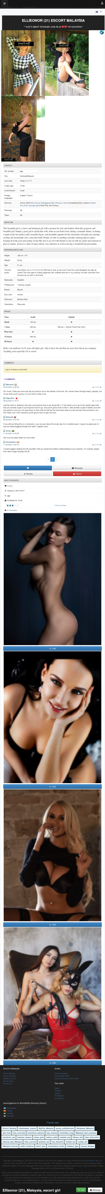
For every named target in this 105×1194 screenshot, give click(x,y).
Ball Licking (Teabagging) (40, 202)
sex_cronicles (19, 1133)
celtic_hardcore (27, 1146)
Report (78, 473)
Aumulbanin (59, 1098)
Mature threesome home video (67, 1078)
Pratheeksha (60, 1095)
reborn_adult (52, 1137)
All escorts (7, 1083)
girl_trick (7, 1133)
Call (82, 1190)
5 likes (9, 486)
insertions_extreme (36, 1133)
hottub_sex (70, 1141)
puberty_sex (44, 1141)
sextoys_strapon (25, 1137)
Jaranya (58, 1093)
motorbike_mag (66, 1133)
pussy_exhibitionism (65, 1128)
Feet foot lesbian (61, 1073)
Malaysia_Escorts (10, 1146)
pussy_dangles (87, 1146)
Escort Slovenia (9, 1076)
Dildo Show (55, 202)
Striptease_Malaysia (85, 1128)
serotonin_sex (9, 1137)
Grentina (58, 1090)
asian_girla (39, 1137)
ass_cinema (52, 1133)
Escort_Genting (9, 1128)
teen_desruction (92, 1137)
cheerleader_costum (27, 1128)
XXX (54, 648)
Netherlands (11, 1108)
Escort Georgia (9, 1073)
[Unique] (52, 96)
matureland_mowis (56, 1146)
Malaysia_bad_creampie (86, 1133)
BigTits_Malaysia (46, 1128)
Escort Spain (8, 1081)
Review (29, 473)
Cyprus (9, 1110)
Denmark (10, 1115)
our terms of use (92, 1160)
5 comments (12, 510)
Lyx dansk (64, 202)
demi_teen (41, 1146)
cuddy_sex (82, 1141)
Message (78, 468)
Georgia (10, 1113)
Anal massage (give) (32, 205)
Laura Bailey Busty (62, 1076)
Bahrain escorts (9, 1078)
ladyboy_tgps (73, 1146)
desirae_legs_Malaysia (12, 1141)
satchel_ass (65, 1137)
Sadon (57, 1088)
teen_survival (30, 1141)
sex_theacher (57, 1141)
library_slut (78, 1137)
